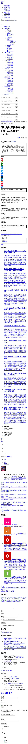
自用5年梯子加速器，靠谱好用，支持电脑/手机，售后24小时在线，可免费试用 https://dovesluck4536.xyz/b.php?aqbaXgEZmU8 (15, 580)
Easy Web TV (19, 656)
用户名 (2, 696)
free (5, 459)
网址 (2, 616)
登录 (2, 3)
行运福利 (5, 121)
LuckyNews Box (8, 661)
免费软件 (10, 121)
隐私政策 (6, 94)
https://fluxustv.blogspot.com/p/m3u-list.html (11, 234)
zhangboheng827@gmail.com (15, 683)
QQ (1, 619)
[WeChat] (14, 162)
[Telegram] (14, 169)
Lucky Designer (16, 678)
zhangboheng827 (12, 676)
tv (4, 460)
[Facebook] (14, 174)
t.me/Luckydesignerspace (16, 685)
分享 (2, 441)
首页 (2, 121)
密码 (2, 698)
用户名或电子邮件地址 (7, 714)
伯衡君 (14, 476)
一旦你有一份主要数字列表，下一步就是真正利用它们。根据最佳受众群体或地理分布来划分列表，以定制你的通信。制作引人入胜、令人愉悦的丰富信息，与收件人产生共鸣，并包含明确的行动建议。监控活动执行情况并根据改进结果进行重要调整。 (15, 564)
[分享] (14, 187)
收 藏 (2, 244)
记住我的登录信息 (7, 705)
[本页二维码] (5, 742)
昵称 (2, 611)
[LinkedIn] (14, 179)
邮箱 (2, 614)
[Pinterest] (14, 184)
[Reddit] (14, 182)
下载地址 (4, 241)
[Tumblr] (14, 177)
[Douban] (14, 164)
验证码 (2, 701)
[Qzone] (14, 167)
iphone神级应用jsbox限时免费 (12, 641)
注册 (3, 1)
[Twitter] (14, 172)
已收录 (19, 137)
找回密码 (8, 693)
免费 (5, 462)
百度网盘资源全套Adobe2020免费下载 (14, 643)
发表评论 (13, 141)
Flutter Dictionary (19, 657)
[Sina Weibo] (14, 159)
